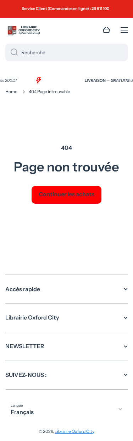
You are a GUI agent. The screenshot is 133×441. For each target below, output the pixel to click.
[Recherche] (11, 52)
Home (11, 91)
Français (22, 411)
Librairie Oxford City (74, 431)
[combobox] (66, 52)
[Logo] (23, 30)
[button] (106, 30)
